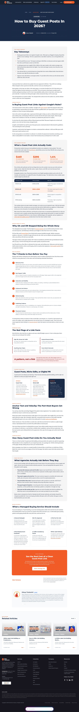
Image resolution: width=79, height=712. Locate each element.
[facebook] (64, 680)
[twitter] (67, 680)
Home (26, 12)
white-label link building (55, 538)
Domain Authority (39, 228)
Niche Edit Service (20, 674)
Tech (34, 682)
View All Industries (36, 684)
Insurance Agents (36, 678)
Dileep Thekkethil (29, 33)
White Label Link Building (22, 664)
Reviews (65, 662)
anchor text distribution (51, 419)
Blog (30, 12)
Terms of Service (55, 702)
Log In (61, 2)
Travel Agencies (36, 674)
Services (19, 659)
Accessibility (61, 702)
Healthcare (35, 676)
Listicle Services (20, 668)
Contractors (35, 664)
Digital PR (44, 2)
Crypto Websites (36, 672)
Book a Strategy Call (39, 568)
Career (50, 664)
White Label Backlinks (27, 2)
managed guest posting (20, 394)
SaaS (34, 680)
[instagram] (72, 680)
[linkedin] (69, 680)
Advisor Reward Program (53, 668)
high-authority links (54, 395)
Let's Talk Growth (68, 2)
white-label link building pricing (21, 217)
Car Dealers (35, 662)
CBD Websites (35, 666)
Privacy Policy (47, 702)
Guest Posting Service (21, 672)
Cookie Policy (67, 702)
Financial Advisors (36, 668)
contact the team (52, 581)
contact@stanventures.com (7, 677)
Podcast (65, 668)
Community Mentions (21, 676)
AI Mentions (36, 2)
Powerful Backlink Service (22, 666)
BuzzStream (32, 150)
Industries (36, 659)
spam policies (44, 107)
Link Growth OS (18, 2)
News (65, 666)
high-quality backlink (56, 246)
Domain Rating (24, 233)
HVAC (34, 670)
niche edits (35, 395)
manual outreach (33, 322)
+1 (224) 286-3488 (5, 678)
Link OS (18, 662)
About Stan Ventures (52, 662)
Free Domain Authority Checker (70, 670)
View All (72, 618)
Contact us (51, 666)
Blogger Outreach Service (22, 670)
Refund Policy (74, 702)
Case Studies (54, 2)
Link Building (36, 12)
